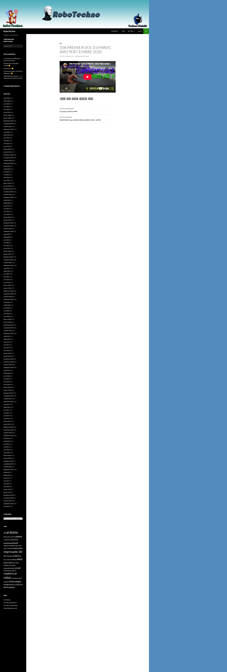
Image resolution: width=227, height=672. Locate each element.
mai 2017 (6, 413)
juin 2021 (6, 274)
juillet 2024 (7, 169)
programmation (9, 568)
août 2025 (7, 132)
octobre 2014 (8, 501)
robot (7, 577)
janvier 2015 (7, 492)
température (8, 585)
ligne (19, 556)
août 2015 (7, 472)
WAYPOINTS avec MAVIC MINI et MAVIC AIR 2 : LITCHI (80, 118)
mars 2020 (7, 316)
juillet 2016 (7, 441)
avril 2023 (7, 211)
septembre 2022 (9, 231)
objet (14, 565)
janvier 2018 (7, 390)
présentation (7, 570)
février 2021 (7, 285)
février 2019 (7, 353)
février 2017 (7, 421)
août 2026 (7, 98)
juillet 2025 (7, 135)
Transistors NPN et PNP (68, 110)
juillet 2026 (7, 101)
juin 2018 (6, 376)
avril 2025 (7, 143)
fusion (5, 548)
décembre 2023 (8, 189)
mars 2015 (7, 486)
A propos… (115, 31)
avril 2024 (7, 177)
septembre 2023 (9, 197)
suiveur (6, 582)
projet (18, 568)
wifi (21, 585)
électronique (9, 587)
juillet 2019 (7, 339)
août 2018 (7, 370)
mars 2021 (7, 282)
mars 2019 (7, 350)
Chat (123, 31)
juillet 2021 (7, 271)
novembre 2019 (8, 328)
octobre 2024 (8, 160)
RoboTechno (9, 31)
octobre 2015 (8, 467)
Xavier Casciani (83, 56)
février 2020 (7, 319)
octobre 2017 (8, 399)
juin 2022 (6, 240)
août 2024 (7, 166)
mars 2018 (7, 384)
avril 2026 (7, 109)
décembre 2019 (8, 325)
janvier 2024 (7, 186)
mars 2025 (7, 146)
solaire (20, 578)
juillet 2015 (7, 475)
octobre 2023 (8, 194)
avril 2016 (7, 450)
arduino (12, 532)
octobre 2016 (8, 433)
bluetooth (7, 537)
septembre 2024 (9, 163)
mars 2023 (7, 214)
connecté (6, 540)
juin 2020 (6, 308)
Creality (12, 540)
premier (83, 98)
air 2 (63, 98)
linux (5, 559)
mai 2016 (6, 447)
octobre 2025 (8, 126)
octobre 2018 (8, 365)
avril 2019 (7, 348)
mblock (14, 559)
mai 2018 (6, 379)
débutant (6, 546)
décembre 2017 (8, 393)
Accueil (130, 31)
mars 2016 (7, 452)
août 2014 (7, 506)
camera (12, 537)
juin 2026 (6, 104)
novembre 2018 (8, 362)
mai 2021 (6, 277)
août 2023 (7, 200)
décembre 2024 (8, 155)
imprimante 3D (13, 551)
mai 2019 (6, 345)
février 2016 (7, 455)
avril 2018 (7, 382)
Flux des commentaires (11, 605)
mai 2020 (6, 311)
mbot (19, 559)
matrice (9, 559)
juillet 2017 (7, 407)
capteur (18, 536)
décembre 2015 (8, 461)
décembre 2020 (8, 291)
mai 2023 (6, 209)
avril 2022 (7, 245)
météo (10, 565)
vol (90, 98)
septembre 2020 (9, 299)
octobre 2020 (8, 296)
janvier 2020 (7, 322)
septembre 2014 (9, 503)
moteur (6, 565)
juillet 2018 (7, 373)
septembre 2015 (9, 469)
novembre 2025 (8, 124)
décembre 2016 (8, 427)
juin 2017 (6, 410)
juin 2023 (6, 206)
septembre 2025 (9, 129)
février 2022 (7, 251)
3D (5, 533)
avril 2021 (7, 279)
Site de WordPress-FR (10, 608)
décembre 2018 (8, 359)
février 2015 (7, 489)
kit (13, 556)
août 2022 (7, 234)
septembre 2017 (9, 401)
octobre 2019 (8, 331)
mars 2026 (7, 112)
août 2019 (7, 336)
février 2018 (7, 387)
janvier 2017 (7, 424)
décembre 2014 (8, 495)
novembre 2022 (8, 226)
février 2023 (7, 217)
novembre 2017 (8, 396)
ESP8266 (12, 546)
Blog (140, 31)
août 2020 (7, 302)
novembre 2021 (8, 260)
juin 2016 (6, 444)
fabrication (18, 545)
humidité (10, 548)
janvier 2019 (7, 356)
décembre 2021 (8, 257)
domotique (8, 543)
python (14, 570)
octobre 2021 (8, 262)
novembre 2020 (8, 294)
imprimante (17, 548)
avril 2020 (7, 313)
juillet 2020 (7, 305)
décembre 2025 (8, 121)
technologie (15, 581)
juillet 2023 (7, 203)
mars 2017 (7, 418)
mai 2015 (6, 481)
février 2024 (7, 183)
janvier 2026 (7, 118)
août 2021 (7, 268)
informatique (8, 556)
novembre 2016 (8, 430)
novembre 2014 (8, 498)
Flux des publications (10, 602)
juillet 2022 (7, 237)
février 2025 (7, 149)
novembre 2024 (8, 158)
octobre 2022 (8, 228)
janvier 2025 (7, 152)
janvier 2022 (7, 254)
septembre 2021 (9, 265)
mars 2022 (7, 248)
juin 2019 (6, 342)
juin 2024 (6, 172)
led (15, 555)
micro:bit (8, 562)
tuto (18, 584)
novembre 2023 (8, 192)
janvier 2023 (7, 220)
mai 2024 (6, 175)
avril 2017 (7, 416)
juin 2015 (6, 478)
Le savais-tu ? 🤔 (8, 68)
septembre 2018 (9, 367)
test (15, 584)
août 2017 (7, 404)
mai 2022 (6, 243)
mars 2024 (7, 180)
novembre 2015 (8, 464)
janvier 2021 (7, 288)
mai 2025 (6, 141)
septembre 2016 (9, 435)
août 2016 (7, 438)
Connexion (7, 600)
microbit (15, 563)
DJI (61, 43)
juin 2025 (6, 138)
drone (15, 542)
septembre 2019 (9, 333)
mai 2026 (6, 107)
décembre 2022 (8, 223)
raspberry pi (10, 573)
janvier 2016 (7, 458)
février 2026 (7, 115)
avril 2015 (7, 484)
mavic (75, 98)
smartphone (14, 578)
